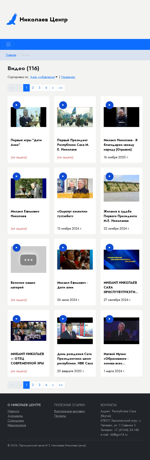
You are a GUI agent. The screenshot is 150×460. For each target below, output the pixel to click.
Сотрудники (16, 420)
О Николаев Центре (24, 405)
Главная (11, 55)
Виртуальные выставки (69, 411)
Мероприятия (17, 425)
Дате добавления (42, 77)
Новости (13, 411)
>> (61, 87)
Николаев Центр (44, 19)
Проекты (60, 416)
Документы (15, 416)
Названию (68, 77)
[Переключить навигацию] (8, 44)
